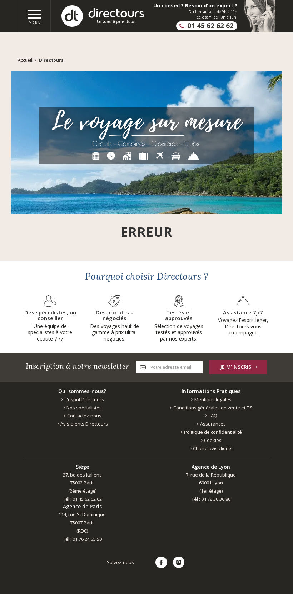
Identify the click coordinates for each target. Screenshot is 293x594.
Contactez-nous (83, 415)
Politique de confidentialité (212, 432)
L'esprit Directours (84, 399)
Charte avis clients (212, 448)
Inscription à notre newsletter (77, 366)
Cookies (212, 440)
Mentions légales (212, 399)
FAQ (212, 415)
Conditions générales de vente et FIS (212, 407)
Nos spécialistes (83, 407)
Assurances (212, 424)
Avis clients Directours (83, 424)
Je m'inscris (235, 366)
